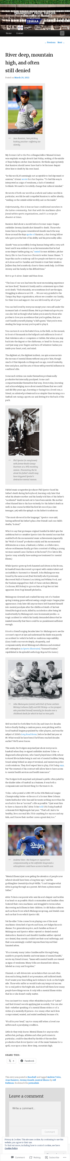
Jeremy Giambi (27, 1080)
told (41, 806)
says (62, 765)
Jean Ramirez (12, 1080)
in (30, 648)
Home (8, 33)
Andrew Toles (54, 1077)
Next (61, 42)
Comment (50, 1131)
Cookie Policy (11, 1148)
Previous (50, 42)
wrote (24, 179)
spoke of (31, 234)
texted (37, 251)
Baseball (32, 1077)
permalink (33, 1083)
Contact (19, 33)
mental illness (42, 1080)
